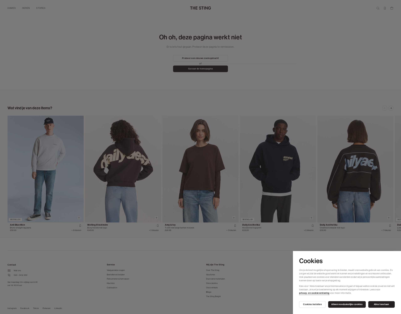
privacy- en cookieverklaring (314, 293)
